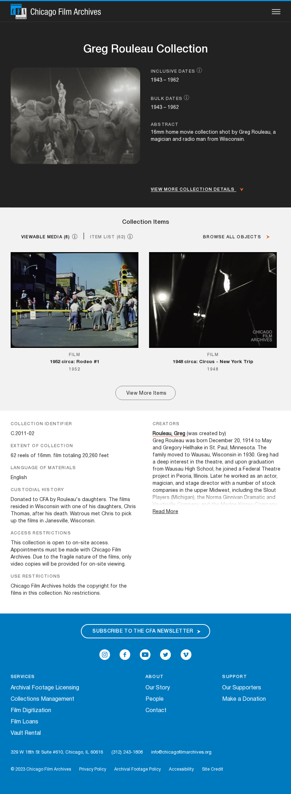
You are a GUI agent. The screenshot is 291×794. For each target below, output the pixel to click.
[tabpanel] (145, 326)
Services (23, 677)
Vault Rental (26, 733)
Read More (165, 512)
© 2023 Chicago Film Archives (41, 769)
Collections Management (42, 699)
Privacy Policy (92, 769)
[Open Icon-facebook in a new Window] (125, 654)
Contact (156, 710)
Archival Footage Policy (137, 769)
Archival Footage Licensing (45, 687)
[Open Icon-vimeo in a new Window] (186, 654)
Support (234, 677)
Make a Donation (244, 699)
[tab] (52, 237)
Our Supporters (241, 687)
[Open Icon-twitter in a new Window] (165, 654)
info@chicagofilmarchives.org (181, 752)
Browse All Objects (233, 237)
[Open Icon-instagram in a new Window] (104, 654)
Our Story (158, 687)
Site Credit (212, 769)
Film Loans (24, 722)
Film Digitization (31, 710)
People (155, 699)
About (155, 677)
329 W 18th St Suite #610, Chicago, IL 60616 (57, 752)
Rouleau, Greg (169, 434)
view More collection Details (193, 189)
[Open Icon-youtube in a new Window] (145, 654)
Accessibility (181, 769)
